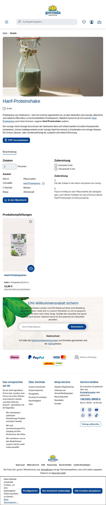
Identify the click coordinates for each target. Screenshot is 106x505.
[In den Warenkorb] (43, 183)
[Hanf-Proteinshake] (53, 66)
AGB (50, 344)
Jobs (31, 404)
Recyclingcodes (61, 397)
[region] (53, 66)
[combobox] (46, 22)
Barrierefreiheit (65, 465)
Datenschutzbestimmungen (45, 340)
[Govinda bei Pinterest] (89, 415)
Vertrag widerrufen (90, 424)
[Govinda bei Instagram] (89, 410)
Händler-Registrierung (64, 387)
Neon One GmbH (59, 473)
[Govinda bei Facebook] (83, 410)
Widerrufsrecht (33, 465)
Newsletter (59, 400)
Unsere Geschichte (37, 387)
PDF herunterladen (18, 140)
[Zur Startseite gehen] (53, 10)
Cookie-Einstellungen (82, 465)
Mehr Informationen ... (11, 500)
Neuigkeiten (34, 394)
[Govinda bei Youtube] (96, 410)
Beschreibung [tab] (9, 152)
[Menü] (6, 22)
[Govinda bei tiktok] (96, 415)
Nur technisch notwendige (56, 491)
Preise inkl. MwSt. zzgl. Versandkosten (17, 289)
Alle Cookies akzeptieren (88, 491)
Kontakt (57, 403)
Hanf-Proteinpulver (32, 183)
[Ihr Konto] (92, 22)
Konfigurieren (30, 491)
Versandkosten (47, 470)
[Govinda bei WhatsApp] (83, 415)
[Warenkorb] (99, 22)
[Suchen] (19, 21)
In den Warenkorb (16, 200)
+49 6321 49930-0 (90, 399)
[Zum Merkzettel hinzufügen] (30, 222)
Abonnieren (77, 327)
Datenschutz (52, 465)
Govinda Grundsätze (38, 397)
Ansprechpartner (36, 390)
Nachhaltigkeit (35, 401)
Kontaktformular (88, 392)
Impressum (20, 465)
